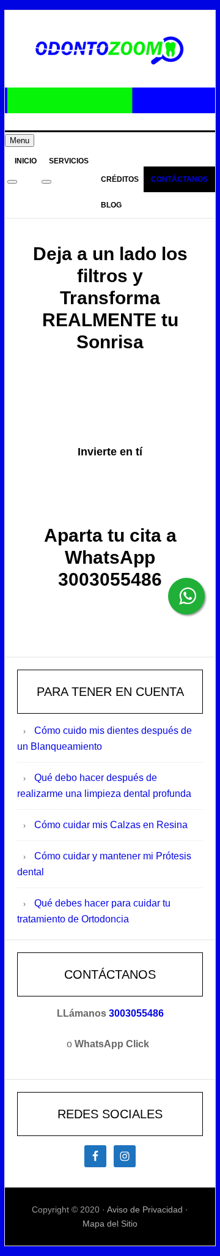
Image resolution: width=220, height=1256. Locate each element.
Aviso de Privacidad (145, 1209)
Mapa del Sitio (110, 1223)
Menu (19, 140)
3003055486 (136, 1013)
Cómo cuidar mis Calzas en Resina (111, 825)
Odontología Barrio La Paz (110, 50)
